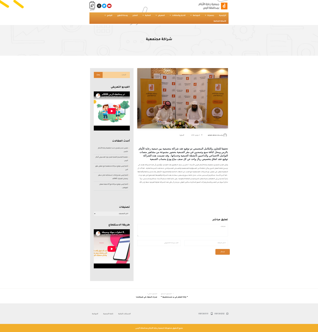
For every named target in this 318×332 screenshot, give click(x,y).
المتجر (135, 15)
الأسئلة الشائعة (220, 21)
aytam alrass (212, 135)
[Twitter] (104, 6)
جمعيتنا (210, 15)
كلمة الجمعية (108, 314)
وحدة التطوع (122, 15)
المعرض (161, 15)
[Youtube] (109, 6)
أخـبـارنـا (182, 135)
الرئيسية (222, 15)
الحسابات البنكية (124, 314)
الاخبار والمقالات (178, 15)
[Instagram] (99, 6)
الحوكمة (196, 15)
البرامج (109, 15)
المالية (148, 15)
